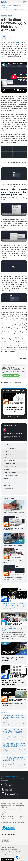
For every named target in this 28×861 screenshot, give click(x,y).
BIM (6, 451)
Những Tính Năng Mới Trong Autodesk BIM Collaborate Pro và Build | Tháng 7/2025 (13, 682)
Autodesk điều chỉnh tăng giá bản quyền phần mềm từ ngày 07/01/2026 (13, 659)
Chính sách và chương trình (11, 482)
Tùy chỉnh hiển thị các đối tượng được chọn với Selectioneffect (13, 578)
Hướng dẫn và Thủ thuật (11, 475)
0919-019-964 (10, 790)
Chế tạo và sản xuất (10, 466)
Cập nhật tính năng (10, 472)
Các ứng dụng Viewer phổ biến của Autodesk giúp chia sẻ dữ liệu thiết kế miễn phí (14, 759)
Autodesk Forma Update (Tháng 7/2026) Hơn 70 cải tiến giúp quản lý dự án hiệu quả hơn (14, 745)
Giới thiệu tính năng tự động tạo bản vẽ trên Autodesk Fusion (14, 409)
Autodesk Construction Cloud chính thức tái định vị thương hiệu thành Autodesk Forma (13, 606)
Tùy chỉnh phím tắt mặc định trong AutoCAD (13, 561)
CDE (6, 457)
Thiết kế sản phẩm (10, 463)
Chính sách (7, 492)
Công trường (8, 454)
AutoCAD (18, 42)
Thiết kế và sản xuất (9, 460)
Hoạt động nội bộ (9, 488)
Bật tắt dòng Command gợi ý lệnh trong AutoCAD (13, 529)
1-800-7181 (8, 786)
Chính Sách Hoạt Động (7, 847)
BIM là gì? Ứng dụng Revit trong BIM (14, 512)
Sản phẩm (6, 469)
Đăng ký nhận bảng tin (11, 375)
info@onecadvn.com (12, 794)
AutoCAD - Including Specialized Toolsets (13, 434)
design (18, 382)
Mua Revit (19, 854)
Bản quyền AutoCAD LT (8, 854)
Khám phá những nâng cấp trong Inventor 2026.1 (12, 704)
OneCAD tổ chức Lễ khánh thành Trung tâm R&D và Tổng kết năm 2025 (12, 628)
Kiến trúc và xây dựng (10, 448)
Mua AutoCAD (16, 852)
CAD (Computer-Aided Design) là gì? (14, 545)
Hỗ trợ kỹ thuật (5, 852)
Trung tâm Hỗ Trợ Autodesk (9, 849)
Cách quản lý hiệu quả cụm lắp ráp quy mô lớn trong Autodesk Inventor (13, 717)
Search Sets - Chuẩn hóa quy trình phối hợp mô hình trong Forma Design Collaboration (12, 731)
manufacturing (11, 382)
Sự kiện (6, 478)
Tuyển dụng (7, 485)
